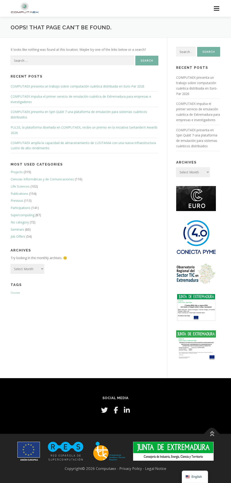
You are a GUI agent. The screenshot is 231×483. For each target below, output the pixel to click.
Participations (20, 208)
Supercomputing (23, 215)
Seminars (17, 229)
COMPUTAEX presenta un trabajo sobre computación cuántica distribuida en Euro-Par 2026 (77, 86)
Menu (216, 8)
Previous (17, 200)
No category (20, 222)
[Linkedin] (127, 410)
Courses (15, 292)
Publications (19, 193)
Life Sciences (20, 186)
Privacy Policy (131, 468)
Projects (17, 172)
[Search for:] (72, 60)
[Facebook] (116, 410)
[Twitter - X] (104, 410)
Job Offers (18, 236)
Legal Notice (155, 468)
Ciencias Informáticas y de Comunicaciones (42, 179)
